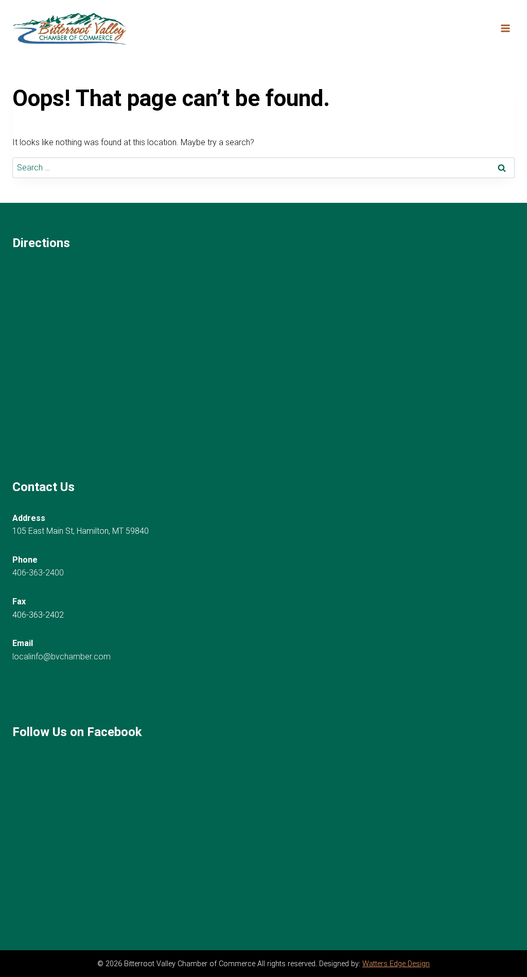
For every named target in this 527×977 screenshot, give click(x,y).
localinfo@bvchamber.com (61, 656)
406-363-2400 (38, 573)
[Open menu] (505, 28)
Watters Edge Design (396, 963)
